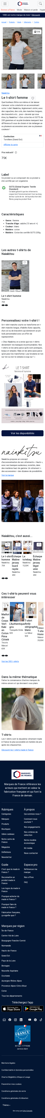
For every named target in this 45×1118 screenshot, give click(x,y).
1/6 (38, 32)
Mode (19, 10)
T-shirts (36, 22)
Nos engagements (32, 827)
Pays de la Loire (9, 961)
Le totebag (27, 558)
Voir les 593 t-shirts (10, 661)
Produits (12, 22)
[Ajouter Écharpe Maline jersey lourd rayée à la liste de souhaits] (18, 545)
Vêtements (27, 22)
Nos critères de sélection (31, 833)
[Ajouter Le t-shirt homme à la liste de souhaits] (24, 262)
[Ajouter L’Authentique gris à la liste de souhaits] (20, 606)
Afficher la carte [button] (11, 145)
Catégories (6, 814)
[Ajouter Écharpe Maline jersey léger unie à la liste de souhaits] (39, 545)
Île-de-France (8, 930)
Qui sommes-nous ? (32, 814)
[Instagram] (15, 1020)
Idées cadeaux (8, 834)
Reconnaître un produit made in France (8, 880)
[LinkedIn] (21, 1020)
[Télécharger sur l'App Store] (12, 1009)
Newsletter (7, 857)
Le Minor (28, 633)
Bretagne (6, 966)
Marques (5, 819)
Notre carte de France (8, 840)
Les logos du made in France (11, 890)
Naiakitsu (6, 93)
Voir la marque (8, 475)
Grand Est (6, 956)
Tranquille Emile (16, 630)
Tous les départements (12, 996)
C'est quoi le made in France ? (11, 870)
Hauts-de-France (9, 951)
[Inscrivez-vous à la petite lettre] (4, 1020)
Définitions (6, 852)
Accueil (4, 22)
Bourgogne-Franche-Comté (14, 940)
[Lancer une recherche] (40, 3)
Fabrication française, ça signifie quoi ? (11, 914)
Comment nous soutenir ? (30, 820)
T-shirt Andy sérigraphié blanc (31, 625)
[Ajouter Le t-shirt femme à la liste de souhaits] (33, 98)
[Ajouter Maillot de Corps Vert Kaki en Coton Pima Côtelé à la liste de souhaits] (4, 606)
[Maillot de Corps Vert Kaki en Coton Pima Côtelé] (5, 607)
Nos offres (29, 877)
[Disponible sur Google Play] (34, 1009)
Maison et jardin (31, 10)
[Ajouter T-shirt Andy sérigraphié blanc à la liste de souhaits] (33, 606)
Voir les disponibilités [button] (22, 433)
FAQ (26, 882)
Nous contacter (31, 853)
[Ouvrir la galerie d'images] (23, 49)
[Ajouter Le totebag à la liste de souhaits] (28, 545)
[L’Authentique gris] (17, 611)
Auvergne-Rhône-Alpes (12, 981)
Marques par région (13, 926)
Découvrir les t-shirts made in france (18, 750)
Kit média (28, 848)
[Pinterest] (35, 1020)
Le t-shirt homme (11, 295)
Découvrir (36, 15)
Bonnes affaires (8, 10)
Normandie (6, 945)
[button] (23, 1084)
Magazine (6, 847)
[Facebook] (9, 1020)
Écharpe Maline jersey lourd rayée (16, 562)
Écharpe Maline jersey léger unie (37, 562)
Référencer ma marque (30, 870)
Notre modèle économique (30, 841)
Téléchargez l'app (22, 1002)
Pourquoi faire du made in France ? (9, 906)
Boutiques (6, 829)
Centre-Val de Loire (10, 935)
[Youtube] (29, 1020)
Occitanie (6, 976)
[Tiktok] (41, 1020)
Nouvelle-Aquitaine (10, 971)
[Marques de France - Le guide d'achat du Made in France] (23, 3)
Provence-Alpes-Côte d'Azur (14, 986)
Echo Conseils (27, 1111)
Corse (4, 991)
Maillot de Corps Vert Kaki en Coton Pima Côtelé (5, 627)
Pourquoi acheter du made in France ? (10, 898)
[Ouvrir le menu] (5, 3)
